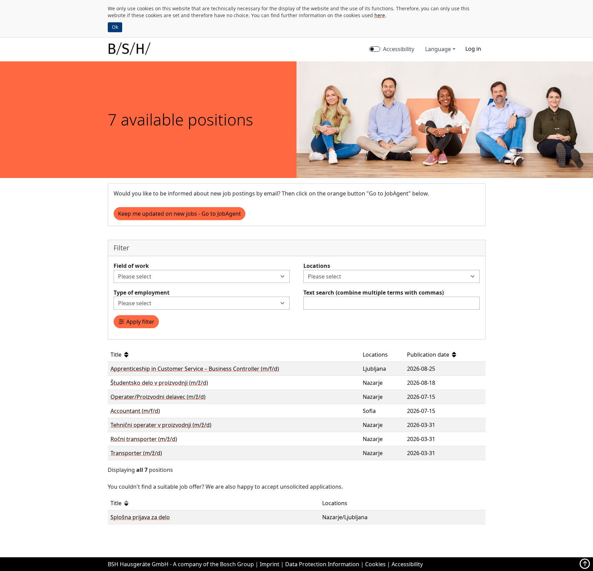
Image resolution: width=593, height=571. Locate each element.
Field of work (131, 266)
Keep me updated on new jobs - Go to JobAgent (179, 213)
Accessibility (398, 49)
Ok (115, 27)
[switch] (374, 49)
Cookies (375, 564)
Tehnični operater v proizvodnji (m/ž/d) (161, 425)
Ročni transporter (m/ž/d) (144, 439)
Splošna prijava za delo (140, 517)
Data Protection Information (322, 564)
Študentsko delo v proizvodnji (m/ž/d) (159, 382)
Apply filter (139, 321)
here (379, 15)
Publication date (429, 354)
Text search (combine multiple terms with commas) (373, 292)
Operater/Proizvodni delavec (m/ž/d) (158, 397)
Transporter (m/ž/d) (136, 453)
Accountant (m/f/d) (135, 411)
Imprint (269, 564)
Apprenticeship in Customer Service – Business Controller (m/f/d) (195, 368)
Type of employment (142, 292)
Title (117, 354)
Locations (316, 266)
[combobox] (197, 276)
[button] (473, 48)
